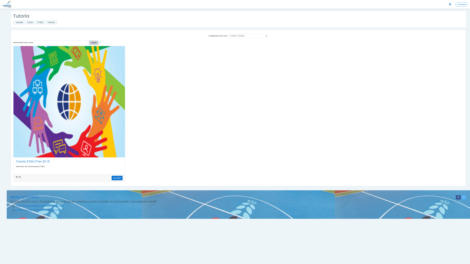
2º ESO (40, 22)
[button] (100, 42)
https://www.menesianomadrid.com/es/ (39, 206)
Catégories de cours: (218, 35)
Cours (30, 22)
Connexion (461, 4)
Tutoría (51, 22)
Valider (94, 42)
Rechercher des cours (23, 42)
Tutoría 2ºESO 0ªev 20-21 (33, 161)
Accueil (19, 22)
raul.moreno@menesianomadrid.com (38, 210)
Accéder (117, 178)
